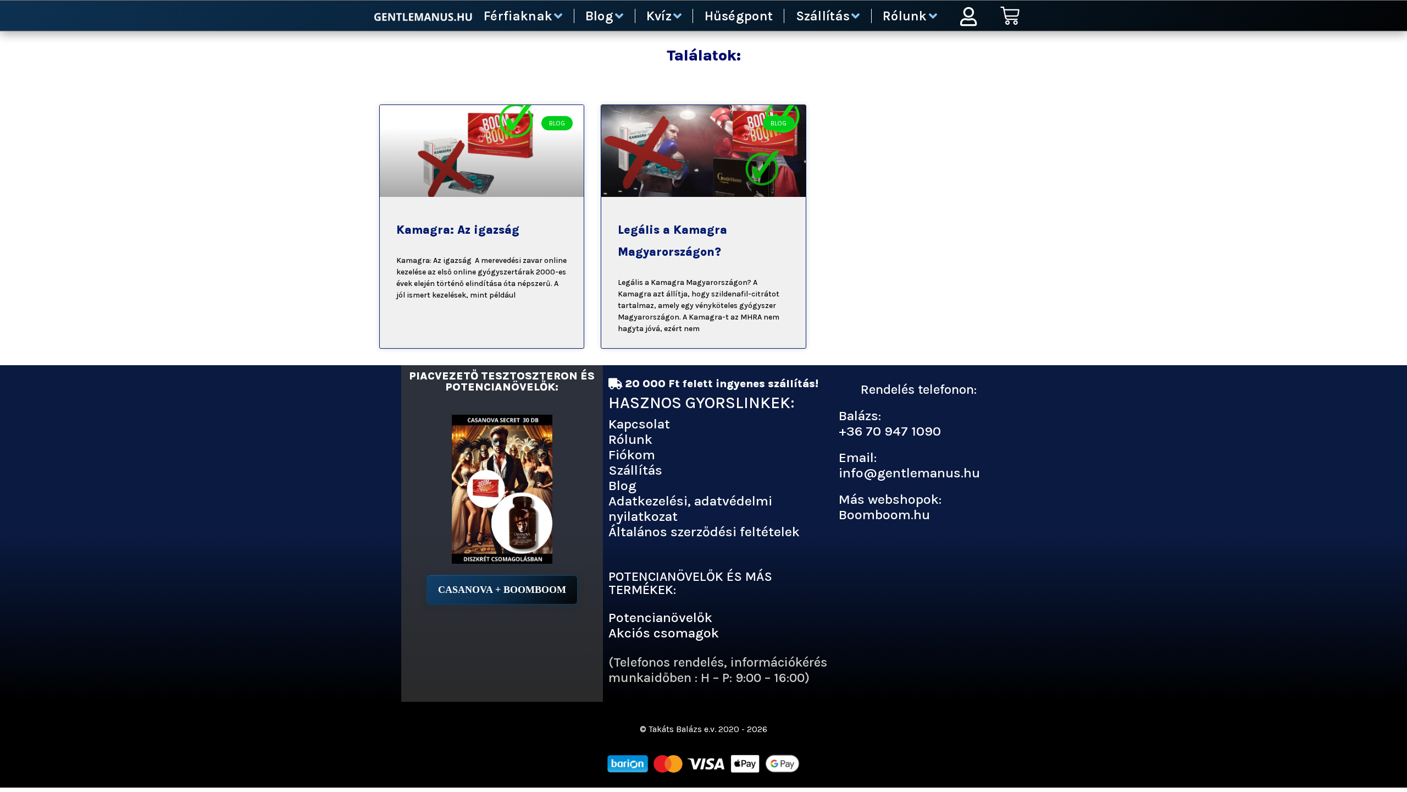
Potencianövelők (660, 617)
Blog (599, 16)
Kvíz (659, 16)
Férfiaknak (518, 16)
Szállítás (823, 16)
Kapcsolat (639, 424)
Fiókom (631, 455)
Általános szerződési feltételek (704, 532)
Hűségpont (739, 16)
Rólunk (905, 16)
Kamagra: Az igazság (457, 230)
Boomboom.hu (884, 514)
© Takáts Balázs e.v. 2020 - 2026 (703, 729)
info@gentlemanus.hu (909, 473)
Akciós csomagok (663, 633)
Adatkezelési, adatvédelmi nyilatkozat (690, 508)
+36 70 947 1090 (890, 431)
